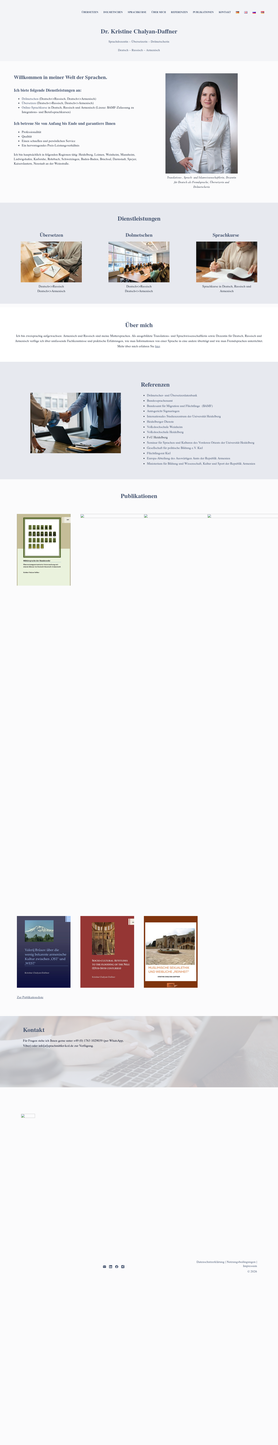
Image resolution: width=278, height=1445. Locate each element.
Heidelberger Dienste (160, 421)
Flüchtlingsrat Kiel (159, 453)
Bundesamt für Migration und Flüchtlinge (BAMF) (180, 406)
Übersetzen (90, 12)
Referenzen (179, 12)
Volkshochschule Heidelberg (165, 432)
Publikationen (203, 12)
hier (157, 346)
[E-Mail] (104, 1266)
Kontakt (225, 12)
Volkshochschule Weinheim (165, 427)
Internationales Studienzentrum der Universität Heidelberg (184, 416)
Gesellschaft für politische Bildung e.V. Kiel (175, 448)
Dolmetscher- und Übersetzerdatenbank (172, 395)
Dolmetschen (113, 12)
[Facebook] (116, 1266)
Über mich (158, 12)
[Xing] (122, 1266)
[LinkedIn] (110, 1266)
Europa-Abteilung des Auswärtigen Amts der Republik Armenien (188, 458)
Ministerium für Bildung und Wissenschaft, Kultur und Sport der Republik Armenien (201, 463)
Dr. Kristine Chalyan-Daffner (139, 30)
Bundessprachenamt (160, 400)
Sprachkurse (137, 12)
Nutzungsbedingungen (241, 1262)
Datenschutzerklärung (210, 1262)
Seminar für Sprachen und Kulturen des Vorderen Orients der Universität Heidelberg (200, 442)
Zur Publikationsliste (30, 997)
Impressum (250, 1266)
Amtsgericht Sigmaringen (163, 411)
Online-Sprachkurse (34, 107)
